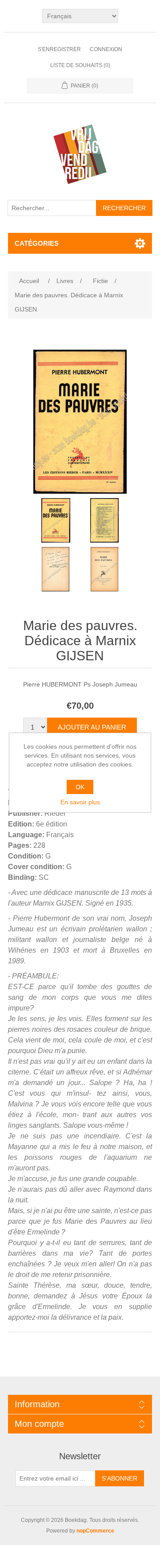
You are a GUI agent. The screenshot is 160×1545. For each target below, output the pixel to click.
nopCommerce (95, 1531)
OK (80, 786)
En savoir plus (80, 802)
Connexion (106, 49)
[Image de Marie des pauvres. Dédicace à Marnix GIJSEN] (55, 520)
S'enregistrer (59, 49)
